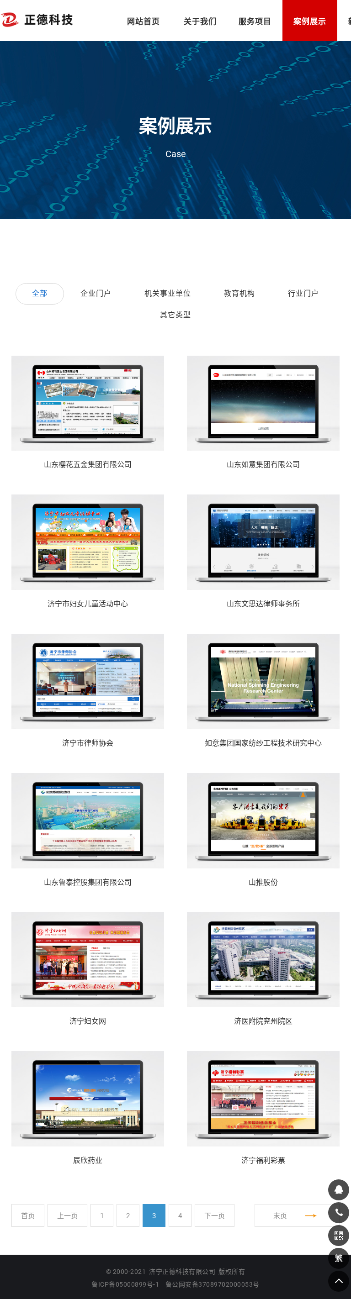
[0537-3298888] (338, 1212)
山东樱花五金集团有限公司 (88, 464)
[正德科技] (36, 19)
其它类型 (175, 314)
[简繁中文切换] (338, 1258)
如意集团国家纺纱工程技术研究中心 (263, 743)
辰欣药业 (87, 1160)
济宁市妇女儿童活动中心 (88, 604)
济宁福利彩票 (263, 1160)
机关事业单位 (167, 293)
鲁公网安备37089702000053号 (212, 1284)
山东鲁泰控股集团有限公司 (88, 882)
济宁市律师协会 (87, 743)
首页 (28, 1216)
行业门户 (303, 293)
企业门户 (96, 293)
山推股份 (263, 882)
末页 (280, 1216)
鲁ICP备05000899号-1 (125, 1284)
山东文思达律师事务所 (263, 604)
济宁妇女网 (87, 1021)
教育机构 (239, 293)
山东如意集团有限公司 (263, 464)
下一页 (214, 1216)
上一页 (67, 1216)
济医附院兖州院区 (263, 1021)
